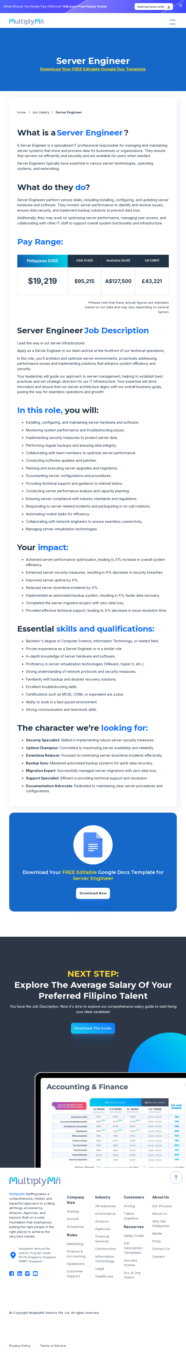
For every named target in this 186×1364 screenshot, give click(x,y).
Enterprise (75, 1227)
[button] (172, 22)
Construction (105, 1249)
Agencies (102, 1229)
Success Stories (130, 1262)
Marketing (75, 1244)
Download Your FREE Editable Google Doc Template (93, 69)
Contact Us (161, 1249)
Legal (99, 1268)
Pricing (129, 1206)
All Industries (105, 1206)
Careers (158, 1256)
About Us (159, 1213)
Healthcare (104, 1276)
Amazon (102, 1221)
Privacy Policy (19, 1346)
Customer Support (75, 1273)
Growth (73, 1219)
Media (157, 1233)
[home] (26, 22)
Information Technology (104, 1258)
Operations (76, 1264)
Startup (73, 1211)
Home (21, 112)
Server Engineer (68, 112)
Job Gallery (40, 112)
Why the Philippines (161, 1223)
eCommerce (105, 1213)
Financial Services (102, 1238)
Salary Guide (134, 1235)
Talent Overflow (131, 1216)
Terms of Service (53, 1346)
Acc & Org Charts (132, 1275)
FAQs (156, 1241)
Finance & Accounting (76, 1253)
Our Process (162, 1206)
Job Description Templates (133, 1247)
